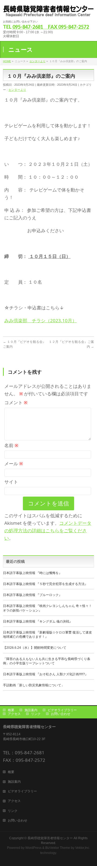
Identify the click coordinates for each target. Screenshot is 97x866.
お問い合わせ (60, 714)
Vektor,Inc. (82, 848)
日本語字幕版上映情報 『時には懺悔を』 (32, 573)
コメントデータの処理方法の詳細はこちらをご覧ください (47, 530)
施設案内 (31, 710)
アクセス (14, 714)
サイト (11, 482)
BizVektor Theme (57, 848)
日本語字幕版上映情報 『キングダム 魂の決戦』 (37, 621)
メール (13, 463)
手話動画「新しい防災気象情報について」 (33, 685)
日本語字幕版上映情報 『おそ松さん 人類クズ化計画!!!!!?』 (45, 674)
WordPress (33, 848)
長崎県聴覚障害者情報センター (50, 838)
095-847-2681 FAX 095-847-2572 (50, 27)
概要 (11, 710)
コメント (15, 402)
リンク (36, 714)
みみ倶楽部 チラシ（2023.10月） (40, 320)
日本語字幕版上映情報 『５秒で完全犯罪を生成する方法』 (45, 584)
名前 (11, 445)
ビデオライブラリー (62, 710)
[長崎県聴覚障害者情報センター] (48, 10)
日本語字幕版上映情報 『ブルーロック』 (32, 595)
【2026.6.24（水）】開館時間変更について (36, 648)
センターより (17, 89)
